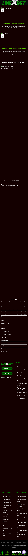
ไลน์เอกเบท (4, 351)
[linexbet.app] (14, 2)
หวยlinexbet (4, 346)
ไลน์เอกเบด (4, 348)
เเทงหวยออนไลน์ (17, 542)
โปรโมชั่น (24, 542)
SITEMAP (14, 547)
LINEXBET (3, 542)
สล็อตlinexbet (4, 340)
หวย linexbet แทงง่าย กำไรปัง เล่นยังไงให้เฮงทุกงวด (14, 48)
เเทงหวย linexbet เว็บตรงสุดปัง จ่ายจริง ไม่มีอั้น (14, 23)
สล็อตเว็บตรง (4, 343)
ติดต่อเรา (17, 543)
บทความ (3, 337)
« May (2, 320)
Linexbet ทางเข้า (5, 331)
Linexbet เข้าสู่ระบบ (6, 334)
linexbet (3, 328)
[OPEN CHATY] (24, 552)
